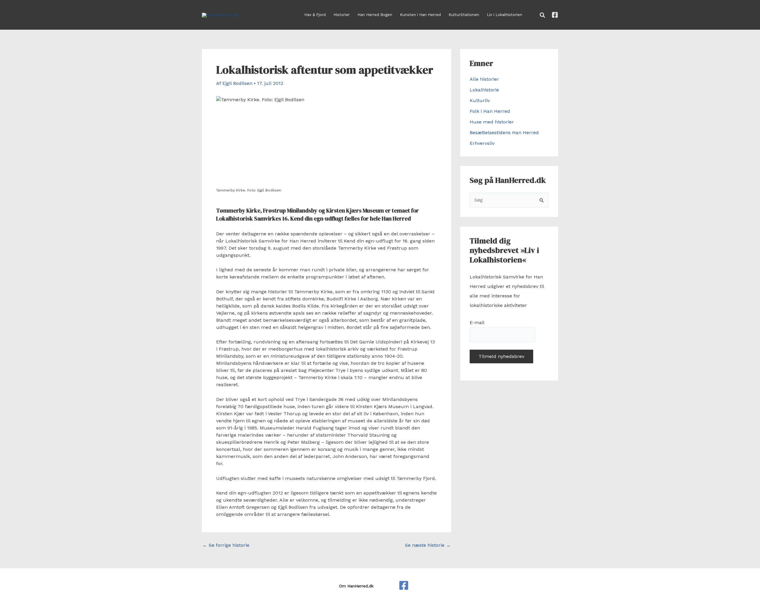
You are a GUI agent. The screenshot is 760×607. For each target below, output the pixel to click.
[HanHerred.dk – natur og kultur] (403, 585)
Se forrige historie (225, 545)
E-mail (477, 322)
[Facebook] (555, 15)
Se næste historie (428, 545)
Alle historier (484, 79)
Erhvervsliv (482, 143)
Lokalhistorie (484, 90)
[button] (543, 15)
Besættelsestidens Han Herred (504, 132)
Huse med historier (492, 122)
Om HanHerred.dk (356, 586)
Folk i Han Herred (490, 111)
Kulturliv (480, 100)
